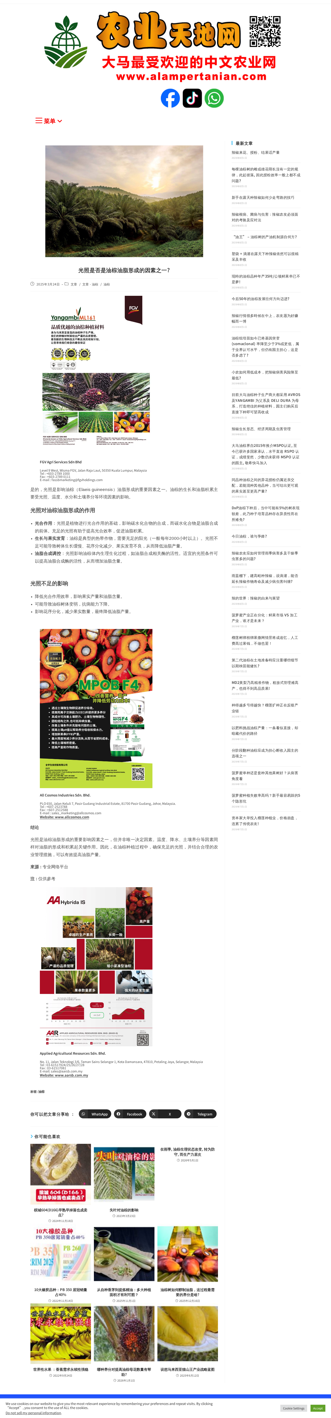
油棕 (107, 284)
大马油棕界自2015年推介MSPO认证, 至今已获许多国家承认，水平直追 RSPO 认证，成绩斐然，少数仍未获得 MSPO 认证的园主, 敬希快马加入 (265, 454)
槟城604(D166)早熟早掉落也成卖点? (60, 1212)
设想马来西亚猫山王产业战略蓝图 (188, 1369)
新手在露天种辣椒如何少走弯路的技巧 (263, 197)
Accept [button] (318, 1408)
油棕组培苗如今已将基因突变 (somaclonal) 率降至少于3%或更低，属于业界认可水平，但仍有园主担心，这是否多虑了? (265, 346)
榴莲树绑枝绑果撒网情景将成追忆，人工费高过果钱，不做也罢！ (265, 640)
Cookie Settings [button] (293, 1408)
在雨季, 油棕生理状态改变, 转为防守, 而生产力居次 (187, 1152)
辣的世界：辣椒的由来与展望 (256, 598)
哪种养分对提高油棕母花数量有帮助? (124, 1372)
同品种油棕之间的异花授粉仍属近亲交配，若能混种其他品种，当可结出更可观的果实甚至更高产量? (265, 485)
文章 (74, 284)
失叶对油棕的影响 (124, 1209)
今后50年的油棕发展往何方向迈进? (261, 298)
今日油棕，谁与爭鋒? (249, 536)
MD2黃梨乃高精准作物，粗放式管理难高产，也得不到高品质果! (265, 685)
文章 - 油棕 (90, 284)
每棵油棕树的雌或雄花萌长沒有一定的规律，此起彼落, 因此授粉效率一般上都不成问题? (266, 174)
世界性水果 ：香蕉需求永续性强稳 (60, 1369)
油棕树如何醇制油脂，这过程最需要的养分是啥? (188, 1292)
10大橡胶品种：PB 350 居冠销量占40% (60, 1292)
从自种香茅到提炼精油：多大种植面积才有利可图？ (124, 1292)
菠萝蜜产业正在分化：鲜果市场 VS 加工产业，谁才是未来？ (264, 617)
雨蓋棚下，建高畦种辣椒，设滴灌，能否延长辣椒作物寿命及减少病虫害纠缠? (265, 578)
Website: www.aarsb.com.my (64, 1075)
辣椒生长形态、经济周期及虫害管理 (261, 428)
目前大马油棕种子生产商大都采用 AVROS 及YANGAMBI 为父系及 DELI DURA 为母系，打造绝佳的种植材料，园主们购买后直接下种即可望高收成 (266, 403)
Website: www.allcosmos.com (64, 816)
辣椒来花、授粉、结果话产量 (256, 152)
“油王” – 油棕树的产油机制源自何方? (264, 236)
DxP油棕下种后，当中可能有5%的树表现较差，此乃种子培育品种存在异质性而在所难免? (265, 513)
